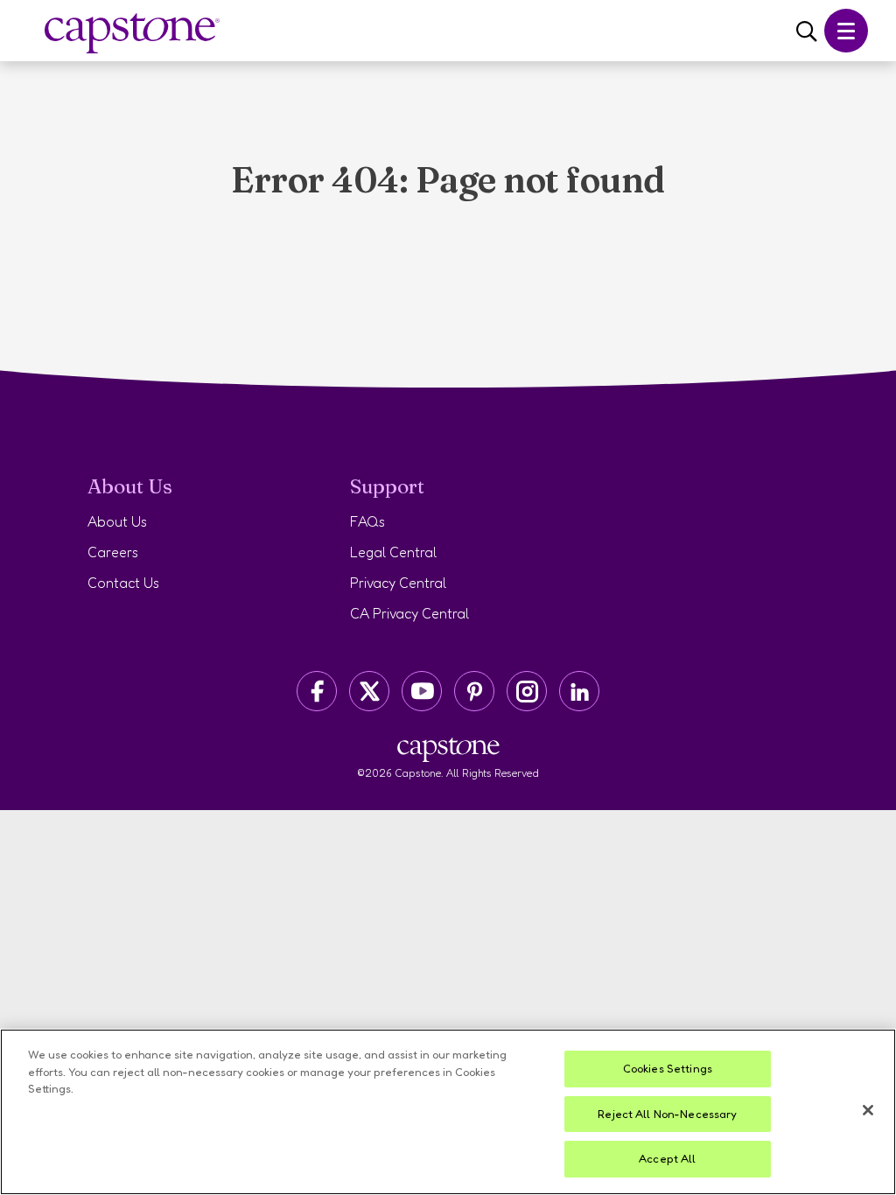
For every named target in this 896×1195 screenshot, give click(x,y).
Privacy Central (398, 582)
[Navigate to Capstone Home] (132, 33)
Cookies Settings (667, 1068)
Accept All (667, 1158)
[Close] (868, 1110)
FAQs (367, 521)
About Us (117, 521)
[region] (448, 1112)
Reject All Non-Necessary (667, 1114)
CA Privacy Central (409, 613)
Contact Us (123, 582)
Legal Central (393, 552)
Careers (113, 552)
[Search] (807, 32)
